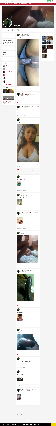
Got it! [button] (53, 424)
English (21, 415)
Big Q (30, 106)
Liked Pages (5, 87)
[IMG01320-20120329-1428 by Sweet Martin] (44, 42)
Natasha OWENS (9, 71)
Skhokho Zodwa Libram (7, 101)
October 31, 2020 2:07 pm (24, 107)
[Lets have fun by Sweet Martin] (50, 42)
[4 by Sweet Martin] (50, 47)
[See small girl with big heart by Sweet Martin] (44, 51)
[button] (52, 26)
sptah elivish (8, 65)
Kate (30, 175)
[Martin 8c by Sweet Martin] (50, 51)
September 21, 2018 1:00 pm (24, 390)
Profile (4, 30)
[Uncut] (4, 75)
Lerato (7, 77)
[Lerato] (4, 78)
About (41, 415)
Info (8, 30)
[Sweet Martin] (18, 35)
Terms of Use (49, 415)
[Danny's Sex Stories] (5, 92)
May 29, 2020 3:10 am (23, 233)
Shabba (25, 94)
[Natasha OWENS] (4, 72)
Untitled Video (32, 94)
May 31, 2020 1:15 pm (23, 213)
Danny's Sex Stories (6, 94)
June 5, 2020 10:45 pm (23, 195)
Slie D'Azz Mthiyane (32, 212)
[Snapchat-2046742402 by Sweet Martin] (50, 38)
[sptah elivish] (4, 66)
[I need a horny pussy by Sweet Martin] (44, 47)
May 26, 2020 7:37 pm (23, 330)
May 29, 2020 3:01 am (23, 271)
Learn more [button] (40, 424)
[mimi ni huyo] (4, 81)
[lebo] (4, 69)
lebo (6, 68)
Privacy (45, 415)
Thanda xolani (31, 389)
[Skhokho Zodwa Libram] (5, 99)
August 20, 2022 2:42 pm (24, 35)
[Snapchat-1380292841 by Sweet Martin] (44, 38)
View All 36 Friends (9, 84)
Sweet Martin (17, 25)
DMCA (53, 415)
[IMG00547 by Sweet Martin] (44, 56)
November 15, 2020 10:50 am (24, 95)
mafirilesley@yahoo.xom (28, 371)
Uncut (7, 74)
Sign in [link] (48, 1)
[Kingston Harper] (18, 169)
